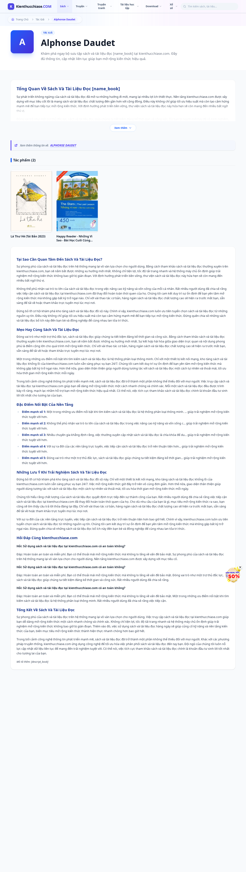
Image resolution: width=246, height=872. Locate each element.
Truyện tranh (101, 6)
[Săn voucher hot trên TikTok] (232, 575)
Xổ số (171, 6)
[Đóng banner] (240, 567)
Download (152, 6)
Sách (63, 6)
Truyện (80, 6)
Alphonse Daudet (63, 145)
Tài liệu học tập (127, 6)
